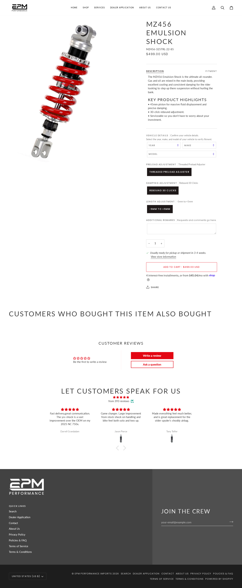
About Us (14, 528)
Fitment (211, 71)
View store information (163, 256)
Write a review (152, 355)
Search (12, 511)
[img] (121, 397)
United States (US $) (26, 576)
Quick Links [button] (17, 506)
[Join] (230, 522)
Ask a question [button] (152, 364)
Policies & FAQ (18, 540)
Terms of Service (18, 546)
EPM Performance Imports (93, 573)
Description (155, 71)
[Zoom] (65, 91)
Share (155, 287)
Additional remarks (181, 220)
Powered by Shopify (219, 579)
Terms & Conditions (20, 551)
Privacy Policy (17, 534)
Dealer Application (19, 517)
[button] (85, 8)
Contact (13, 523)
